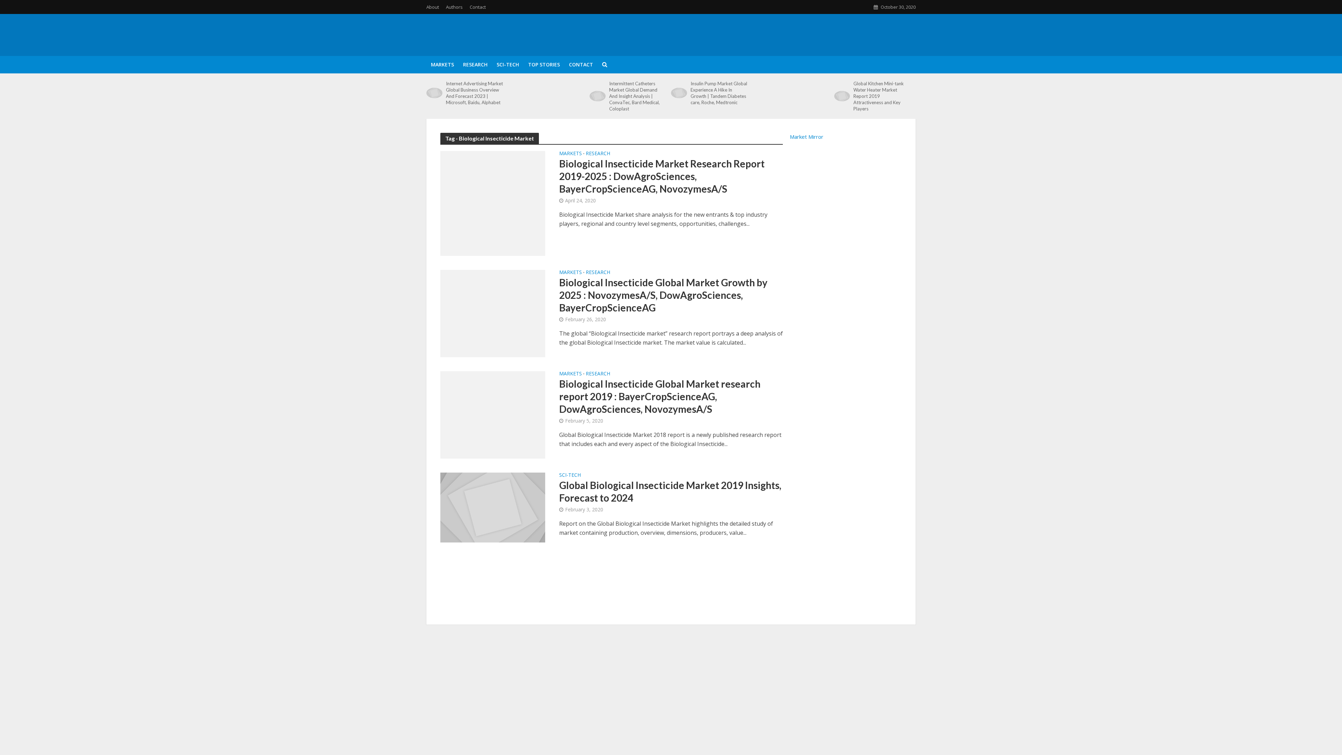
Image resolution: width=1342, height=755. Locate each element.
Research (475, 64)
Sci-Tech (508, 64)
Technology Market (486, 22)
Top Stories (544, 64)
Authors (454, 7)
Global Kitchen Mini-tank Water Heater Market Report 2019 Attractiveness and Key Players (878, 96)
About (432, 7)
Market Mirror (806, 136)
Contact (478, 7)
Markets (442, 64)
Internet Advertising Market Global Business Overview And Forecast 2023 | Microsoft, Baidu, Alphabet (474, 93)
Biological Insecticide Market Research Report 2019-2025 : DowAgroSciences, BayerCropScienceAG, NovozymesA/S (662, 176)
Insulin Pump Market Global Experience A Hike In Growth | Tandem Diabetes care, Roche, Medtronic (719, 93)
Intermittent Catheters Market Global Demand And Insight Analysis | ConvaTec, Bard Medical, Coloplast (634, 96)
